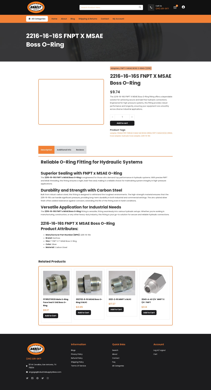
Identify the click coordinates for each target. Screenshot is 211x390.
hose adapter (115, 136)
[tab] (46, 150)
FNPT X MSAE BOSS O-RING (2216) (135, 68)
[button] (50, 315)
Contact (105, 18)
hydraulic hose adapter (131, 136)
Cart (155, 354)
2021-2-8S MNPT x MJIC (120, 299)
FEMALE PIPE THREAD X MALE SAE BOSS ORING (134, 133)
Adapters (115, 68)
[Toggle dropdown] (29, 19)
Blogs (73, 350)
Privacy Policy (77, 354)
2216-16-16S (145, 136)
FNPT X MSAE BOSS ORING (162, 133)
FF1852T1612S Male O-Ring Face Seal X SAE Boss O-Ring (55, 302)
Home (54, 18)
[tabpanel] (105, 205)
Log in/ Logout (159, 350)
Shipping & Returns (88, 18)
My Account (118, 18)
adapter (113, 133)
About (64, 18)
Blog (73, 18)
